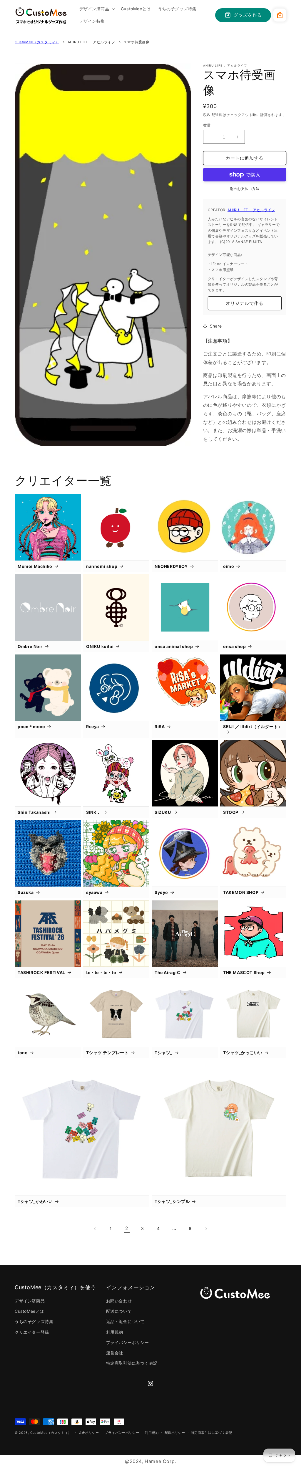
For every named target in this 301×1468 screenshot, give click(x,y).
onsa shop (234, 646)
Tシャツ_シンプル (172, 1201)
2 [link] (126, 1228)
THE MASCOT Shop (244, 972)
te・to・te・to (101, 972)
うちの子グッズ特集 (34, 1321)
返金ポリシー (88, 1433)
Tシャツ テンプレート (107, 1052)
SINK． (93, 812)
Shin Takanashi (34, 812)
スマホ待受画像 (136, 42)
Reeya (92, 726)
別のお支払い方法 (244, 188)
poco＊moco (31, 726)
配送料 (217, 115)
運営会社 (114, 1352)
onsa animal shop (174, 646)
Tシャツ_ (164, 1052)
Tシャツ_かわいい (35, 1201)
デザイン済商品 (30, 1300)
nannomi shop (101, 566)
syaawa (94, 892)
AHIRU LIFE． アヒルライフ (91, 42)
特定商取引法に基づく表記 (132, 1362)
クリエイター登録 (32, 1332)
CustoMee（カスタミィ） (37, 42)
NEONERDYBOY (171, 566)
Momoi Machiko (35, 566)
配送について (119, 1311)
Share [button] (216, 325)
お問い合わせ (119, 1300)
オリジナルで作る (244, 303)
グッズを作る (248, 15)
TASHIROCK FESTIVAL (41, 972)
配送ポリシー (175, 1433)
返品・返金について (125, 1321)
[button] (96, 9)
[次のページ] (206, 1228)
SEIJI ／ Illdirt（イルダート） (252, 726)
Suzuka (26, 892)
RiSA (160, 726)
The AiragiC (167, 972)
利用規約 (114, 1332)
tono (23, 1052)
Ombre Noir (30, 646)
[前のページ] (94, 1228)
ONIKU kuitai (99, 646)
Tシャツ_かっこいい (242, 1052)
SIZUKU (163, 812)
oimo (228, 566)
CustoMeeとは (29, 1311)
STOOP (230, 812)
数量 (207, 125)
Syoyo (161, 892)
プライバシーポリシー (127, 1342)
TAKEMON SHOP (240, 892)
